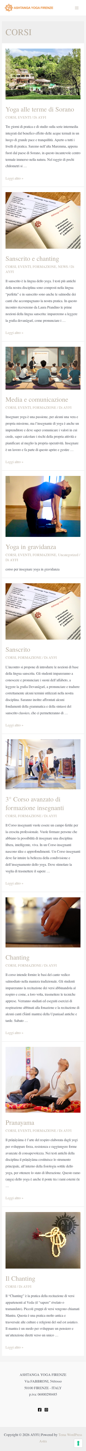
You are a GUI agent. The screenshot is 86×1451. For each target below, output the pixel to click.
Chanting (18, 957)
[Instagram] (46, 1410)
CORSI (11, 117)
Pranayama (20, 1122)
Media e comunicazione (37, 399)
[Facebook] (40, 1410)
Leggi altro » (14, 178)
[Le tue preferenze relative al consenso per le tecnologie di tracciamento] (78, 1443)
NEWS (63, 266)
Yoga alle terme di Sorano (40, 108)
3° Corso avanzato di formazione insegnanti (35, 803)
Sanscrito (18, 649)
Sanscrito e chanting (32, 258)
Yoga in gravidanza (31, 546)
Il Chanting (20, 1278)
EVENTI (24, 117)
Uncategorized (68, 554)
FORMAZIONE (44, 266)
